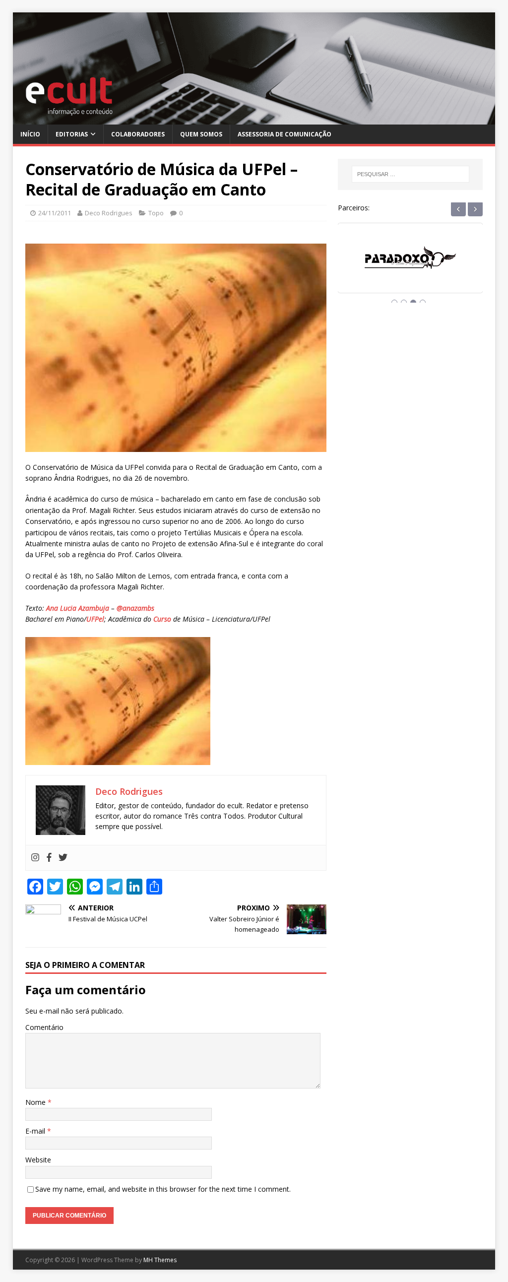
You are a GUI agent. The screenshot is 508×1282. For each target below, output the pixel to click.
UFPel (95, 619)
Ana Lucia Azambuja (77, 608)
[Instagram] (35, 858)
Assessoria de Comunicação (284, 134)
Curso (162, 619)
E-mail (36, 1131)
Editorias (72, 134)
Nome (36, 1102)
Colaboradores (138, 134)
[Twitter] (63, 858)
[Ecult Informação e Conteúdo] (254, 118)
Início (30, 134)
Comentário (44, 1027)
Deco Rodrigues (108, 212)
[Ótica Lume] (410, 267)
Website (38, 1159)
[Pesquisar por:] (410, 174)
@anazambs (135, 608)
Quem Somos (201, 134)
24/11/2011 (54, 212)
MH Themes (160, 1260)
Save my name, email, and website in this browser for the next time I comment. (163, 1189)
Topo (156, 212)
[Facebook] (49, 858)
